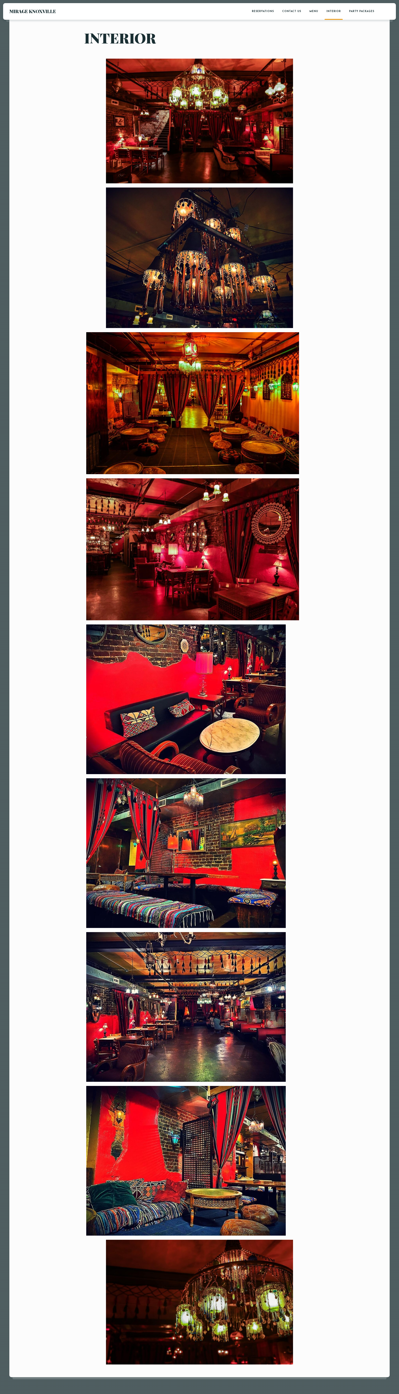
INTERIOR (333, 11)
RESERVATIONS (263, 11)
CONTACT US (291, 11)
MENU (313, 11)
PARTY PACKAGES (361, 11)
